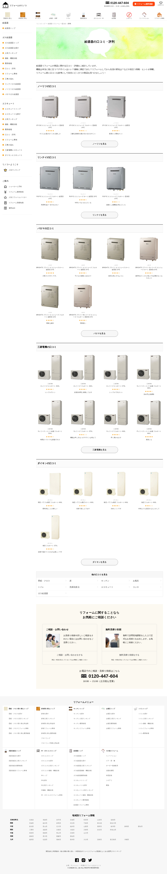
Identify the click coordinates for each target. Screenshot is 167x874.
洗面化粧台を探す (15, 756)
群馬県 (58, 823)
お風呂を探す (110, 714)
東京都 (99, 823)
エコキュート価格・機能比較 (83, 795)
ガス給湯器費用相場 (80, 775)
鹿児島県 (113, 839)
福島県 (113, 820)
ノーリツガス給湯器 (13, 89)
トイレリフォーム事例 (146, 728)
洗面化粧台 (75, 587)
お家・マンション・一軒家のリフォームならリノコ (83, 865)
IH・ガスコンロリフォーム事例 (51, 795)
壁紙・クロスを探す (15, 714)
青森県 (45, 820)
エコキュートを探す (13, 114)
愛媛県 (58, 836)
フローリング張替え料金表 (50, 743)
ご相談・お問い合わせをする (70, 655)
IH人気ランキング (47, 785)
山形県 (99, 820)
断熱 (107, 785)
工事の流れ (9, 79)
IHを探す (44, 780)
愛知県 (140, 826)
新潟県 (31, 826)
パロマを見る (100, 333)
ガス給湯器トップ (12, 43)
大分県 (86, 839)
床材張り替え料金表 (48, 723)
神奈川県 (113, 823)
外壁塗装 (109, 775)
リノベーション (111, 756)
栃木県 (45, 823)
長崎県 (58, 839)
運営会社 (49, 851)
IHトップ (44, 775)
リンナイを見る (99, 215)
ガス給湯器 (43, 593)
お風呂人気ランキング (113, 718)
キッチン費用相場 (80, 723)
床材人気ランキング (48, 718)
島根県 (45, 833)
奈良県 (99, 829)
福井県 (72, 826)
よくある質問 (106, 851)
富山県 (45, 826)
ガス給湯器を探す (12, 48)
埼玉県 (72, 823)
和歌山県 (113, 829)
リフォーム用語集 (95, 851)
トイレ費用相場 (144, 733)
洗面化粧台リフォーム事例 (18, 770)
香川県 (45, 836)
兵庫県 (86, 829)
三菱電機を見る (99, 450)
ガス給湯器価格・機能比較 (83, 770)
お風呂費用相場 (111, 723)
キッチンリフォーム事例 (82, 728)
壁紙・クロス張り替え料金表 (18, 723)
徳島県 (31, 836)
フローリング (45, 738)
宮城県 (72, 820)
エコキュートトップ (13, 109)
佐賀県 (45, 839)
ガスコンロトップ (47, 756)
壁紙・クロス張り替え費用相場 (19, 733)
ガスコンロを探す (47, 761)
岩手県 (58, 820)
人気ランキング (11, 53)
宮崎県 (99, 839)
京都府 (58, 829)
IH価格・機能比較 (47, 790)
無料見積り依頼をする (129, 655)
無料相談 (145, 4)
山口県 (86, 833)
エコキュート (107, 587)
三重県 (31, 829)
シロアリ (109, 780)
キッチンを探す (79, 714)
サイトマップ (116, 851)
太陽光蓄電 (110, 770)
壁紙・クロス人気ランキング (18, 718)
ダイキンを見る (99, 562)
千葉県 (86, 823)
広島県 (72, 833)
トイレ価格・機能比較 (146, 723)
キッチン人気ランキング (82, 718)
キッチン (105, 581)
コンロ (136, 587)
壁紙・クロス (44, 581)
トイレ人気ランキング (146, 718)
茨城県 (31, 823)
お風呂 (136, 581)
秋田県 (86, 820)
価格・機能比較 (11, 58)
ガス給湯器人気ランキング (83, 766)
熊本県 (72, 839)
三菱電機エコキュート (13, 150)
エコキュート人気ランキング (83, 790)
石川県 (58, 826)
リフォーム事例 (11, 74)
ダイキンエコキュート (13, 155)
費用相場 (8, 63)
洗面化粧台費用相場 (15, 766)
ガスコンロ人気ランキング (50, 766)
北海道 (31, 820)
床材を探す (45, 714)
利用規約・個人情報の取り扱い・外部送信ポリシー (70, 851)
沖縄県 (126, 839)
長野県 (99, 826)
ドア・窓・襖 (110, 761)
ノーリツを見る (99, 144)
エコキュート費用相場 (81, 800)
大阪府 (72, 829)
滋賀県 (45, 829)
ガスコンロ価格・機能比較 (50, 770)
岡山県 (58, 833)
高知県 (72, 836)
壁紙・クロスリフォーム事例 (18, 728)
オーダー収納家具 (112, 766)
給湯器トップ (10, 28)
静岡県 (126, 826)
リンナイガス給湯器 (13, 84)
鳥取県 (31, 833)
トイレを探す (143, 714)
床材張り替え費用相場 (48, 733)
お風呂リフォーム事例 (113, 728)
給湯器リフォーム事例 (81, 805)
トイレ (41, 587)
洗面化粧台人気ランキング (18, 761)
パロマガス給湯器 (12, 94)
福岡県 (31, 839)
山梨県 (86, 826)
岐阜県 (113, 826)
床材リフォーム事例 (48, 728)
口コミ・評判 (10, 68)
